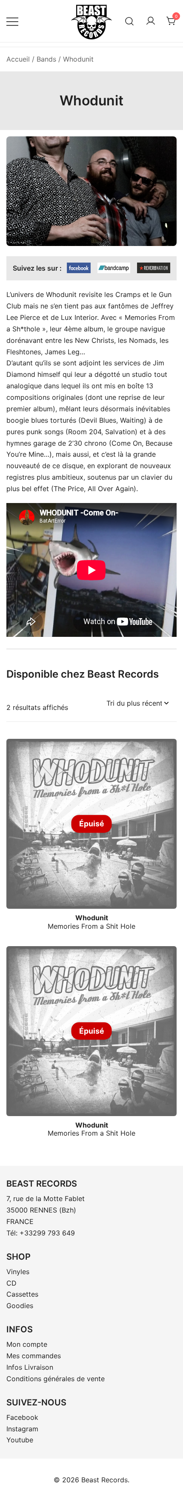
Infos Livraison (29, 1367)
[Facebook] (79, 268)
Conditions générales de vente (55, 1378)
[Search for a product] (129, 21)
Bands (46, 59)
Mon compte (26, 1344)
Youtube (19, 1440)
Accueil (18, 59)
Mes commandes (33, 1355)
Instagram (22, 1429)
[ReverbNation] (153, 268)
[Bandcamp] (113, 268)
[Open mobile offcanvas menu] (12, 21)
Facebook (22, 1417)
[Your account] (151, 21)
